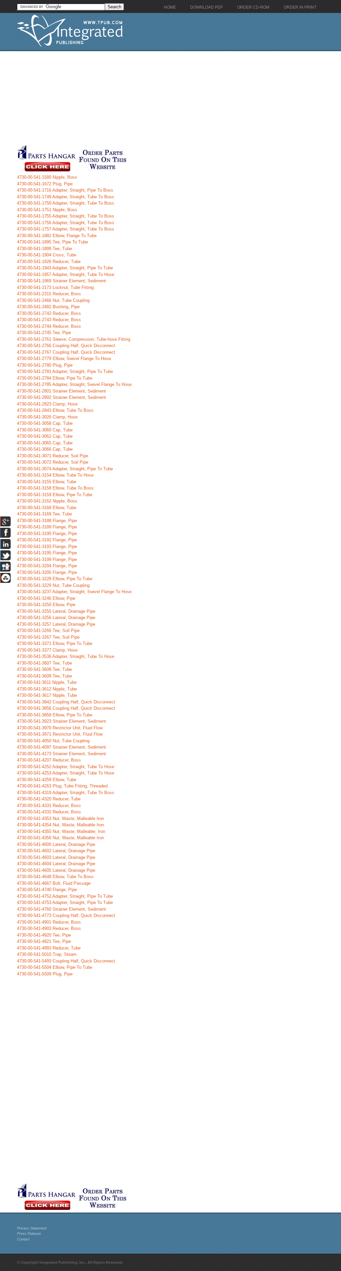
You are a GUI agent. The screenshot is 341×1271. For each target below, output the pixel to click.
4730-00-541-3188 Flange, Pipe (47, 520)
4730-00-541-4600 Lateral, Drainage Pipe (56, 844)
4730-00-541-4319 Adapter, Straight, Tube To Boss (65, 792)
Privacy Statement (32, 1228)
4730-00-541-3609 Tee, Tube (44, 676)
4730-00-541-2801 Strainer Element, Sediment (61, 391)
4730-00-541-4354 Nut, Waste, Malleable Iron (60, 824)
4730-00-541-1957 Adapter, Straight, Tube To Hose (65, 274)
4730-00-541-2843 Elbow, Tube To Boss (55, 410)
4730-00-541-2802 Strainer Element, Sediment (61, 397)
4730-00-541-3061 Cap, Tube (45, 436)
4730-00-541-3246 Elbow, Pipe (46, 598)
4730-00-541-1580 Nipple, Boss (47, 177)
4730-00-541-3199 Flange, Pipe (47, 559)
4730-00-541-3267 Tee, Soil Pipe (48, 637)
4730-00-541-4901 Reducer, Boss (49, 922)
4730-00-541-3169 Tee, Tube (44, 513)
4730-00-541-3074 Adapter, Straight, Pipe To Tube (65, 468)
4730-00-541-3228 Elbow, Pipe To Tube (54, 578)
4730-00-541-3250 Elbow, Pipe (46, 604)
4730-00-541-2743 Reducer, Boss (49, 319)
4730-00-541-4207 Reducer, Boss (49, 760)
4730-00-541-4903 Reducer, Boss (49, 928)
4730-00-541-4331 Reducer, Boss (49, 805)
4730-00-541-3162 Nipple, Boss (47, 501)
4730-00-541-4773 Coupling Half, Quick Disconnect (66, 915)
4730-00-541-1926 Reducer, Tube (49, 261)
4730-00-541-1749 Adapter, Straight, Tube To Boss (65, 196)
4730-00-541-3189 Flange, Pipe (47, 526)
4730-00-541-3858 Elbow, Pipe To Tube (54, 714)
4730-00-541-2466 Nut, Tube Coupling (53, 300)
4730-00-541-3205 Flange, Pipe (47, 572)
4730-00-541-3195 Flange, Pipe (47, 552)
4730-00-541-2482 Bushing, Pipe (48, 306)
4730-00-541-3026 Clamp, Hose (47, 416)
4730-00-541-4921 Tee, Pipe (44, 941)
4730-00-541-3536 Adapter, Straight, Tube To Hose (65, 656)
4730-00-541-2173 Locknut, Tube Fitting (55, 287)
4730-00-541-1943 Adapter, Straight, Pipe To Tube (65, 267)
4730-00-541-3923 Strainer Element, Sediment (61, 721)
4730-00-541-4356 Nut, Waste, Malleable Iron (60, 837)
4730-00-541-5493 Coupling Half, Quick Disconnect (66, 960)
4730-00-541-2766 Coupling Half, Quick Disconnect (66, 345)
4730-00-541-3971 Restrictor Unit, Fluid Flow (60, 734)
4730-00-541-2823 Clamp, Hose (47, 404)
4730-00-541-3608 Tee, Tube (44, 669)
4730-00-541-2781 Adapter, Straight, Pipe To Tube (65, 371)
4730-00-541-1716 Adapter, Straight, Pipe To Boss (65, 190)
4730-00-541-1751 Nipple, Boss (47, 209)
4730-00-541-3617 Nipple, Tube (47, 695)
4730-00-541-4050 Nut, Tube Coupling (53, 740)
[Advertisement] (158, 97)
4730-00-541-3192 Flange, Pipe (47, 539)
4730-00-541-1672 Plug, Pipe (45, 183)
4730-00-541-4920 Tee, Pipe (44, 935)
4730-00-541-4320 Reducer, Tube (49, 798)
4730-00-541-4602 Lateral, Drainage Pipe (56, 850)
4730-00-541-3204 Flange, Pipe (47, 565)
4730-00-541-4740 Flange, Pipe (47, 889)
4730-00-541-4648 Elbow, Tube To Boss (55, 876)
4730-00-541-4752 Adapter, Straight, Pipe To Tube (65, 896)
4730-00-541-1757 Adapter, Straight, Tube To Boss (65, 229)
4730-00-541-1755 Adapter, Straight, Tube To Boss (65, 216)
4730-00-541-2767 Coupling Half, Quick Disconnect (66, 352)
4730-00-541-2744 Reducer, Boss (49, 326)
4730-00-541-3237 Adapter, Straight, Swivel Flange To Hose (74, 591)
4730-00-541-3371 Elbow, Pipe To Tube (54, 643)
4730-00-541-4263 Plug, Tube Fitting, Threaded (62, 785)
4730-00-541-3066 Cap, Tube (45, 449)
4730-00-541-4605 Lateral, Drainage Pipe (56, 870)
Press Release (29, 1233)
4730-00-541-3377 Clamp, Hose (47, 650)
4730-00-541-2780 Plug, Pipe (45, 365)
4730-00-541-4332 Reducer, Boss (49, 811)
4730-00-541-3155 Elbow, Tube (46, 481)
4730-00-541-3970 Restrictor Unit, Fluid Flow (60, 727)
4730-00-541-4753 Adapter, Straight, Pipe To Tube (65, 902)
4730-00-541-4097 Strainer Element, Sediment (61, 747)
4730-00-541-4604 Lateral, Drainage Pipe (56, 863)
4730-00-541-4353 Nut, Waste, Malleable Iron (60, 818)
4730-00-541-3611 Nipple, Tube (47, 682)
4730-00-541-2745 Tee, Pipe (44, 332)
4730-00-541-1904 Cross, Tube (46, 254)
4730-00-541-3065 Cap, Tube (45, 442)
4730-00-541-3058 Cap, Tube (45, 423)
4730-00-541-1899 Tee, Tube (44, 248)
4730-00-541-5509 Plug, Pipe (45, 973)
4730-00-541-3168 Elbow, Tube (46, 507)
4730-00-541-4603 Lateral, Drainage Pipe (56, 857)
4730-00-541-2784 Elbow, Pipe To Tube (54, 378)
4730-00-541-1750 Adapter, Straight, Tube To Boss (65, 203)
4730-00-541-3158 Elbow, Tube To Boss (55, 488)
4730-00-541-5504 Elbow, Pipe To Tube (54, 967)
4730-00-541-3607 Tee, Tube (44, 663)
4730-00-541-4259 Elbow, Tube (46, 779)
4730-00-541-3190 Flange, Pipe (47, 533)
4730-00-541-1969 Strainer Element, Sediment (61, 280)
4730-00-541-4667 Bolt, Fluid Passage (54, 883)
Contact (23, 1239)
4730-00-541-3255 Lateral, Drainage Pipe (56, 611)
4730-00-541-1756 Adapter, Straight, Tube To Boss (65, 222)
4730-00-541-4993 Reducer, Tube (49, 948)
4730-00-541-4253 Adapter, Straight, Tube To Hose (65, 773)
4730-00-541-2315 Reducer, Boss (49, 293)
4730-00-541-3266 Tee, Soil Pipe (48, 630)
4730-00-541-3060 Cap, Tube (45, 429)
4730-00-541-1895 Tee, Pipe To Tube (52, 241)
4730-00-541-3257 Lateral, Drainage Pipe (56, 624)
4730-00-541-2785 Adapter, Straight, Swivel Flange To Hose (74, 384)
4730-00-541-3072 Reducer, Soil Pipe (52, 462)
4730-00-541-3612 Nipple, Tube (47, 688)
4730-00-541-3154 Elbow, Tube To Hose (55, 475)
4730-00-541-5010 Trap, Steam (47, 954)
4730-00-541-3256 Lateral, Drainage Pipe (56, 617)
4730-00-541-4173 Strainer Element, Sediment (61, 753)
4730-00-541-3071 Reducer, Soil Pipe (52, 455)
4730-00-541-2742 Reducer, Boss (49, 313)
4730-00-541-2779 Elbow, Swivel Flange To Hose (64, 358)
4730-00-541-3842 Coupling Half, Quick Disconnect (66, 701)
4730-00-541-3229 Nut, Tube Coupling (53, 585)
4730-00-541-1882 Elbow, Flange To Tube (57, 235)
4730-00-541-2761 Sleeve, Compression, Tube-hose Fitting (73, 339)
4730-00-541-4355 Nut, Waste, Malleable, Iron (61, 831)
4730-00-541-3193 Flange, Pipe (47, 546)
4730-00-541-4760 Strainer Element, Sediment (61, 909)
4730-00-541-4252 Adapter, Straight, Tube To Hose (65, 766)
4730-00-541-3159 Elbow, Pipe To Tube (54, 494)
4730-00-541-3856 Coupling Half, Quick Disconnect (66, 708)
